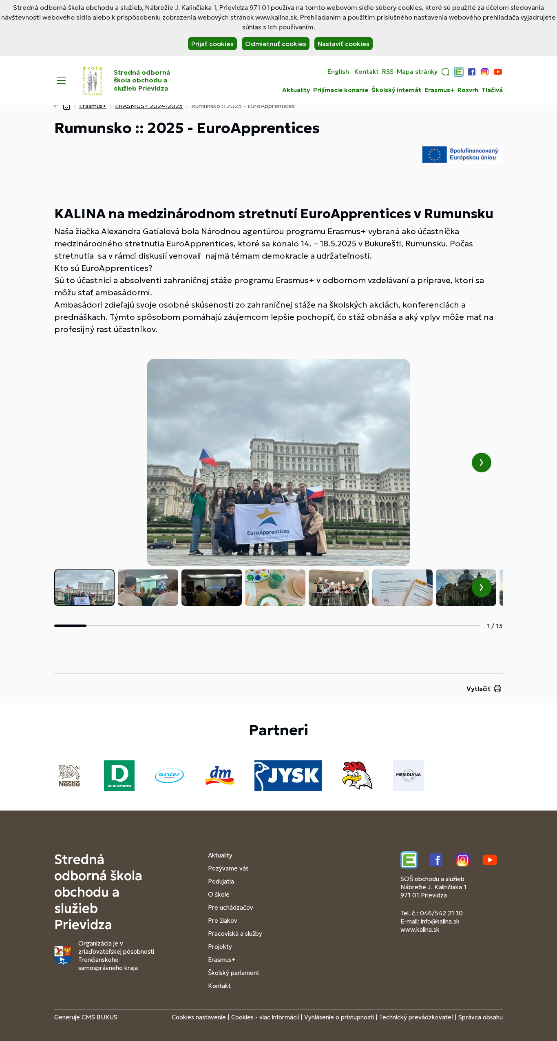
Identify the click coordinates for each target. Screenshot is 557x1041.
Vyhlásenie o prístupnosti (339, 1017)
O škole (219, 894)
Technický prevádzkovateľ (416, 1017)
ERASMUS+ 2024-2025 (149, 106)
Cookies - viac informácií (265, 1017)
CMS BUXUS (99, 1017)
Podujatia (221, 881)
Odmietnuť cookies (275, 44)
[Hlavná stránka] (66, 106)
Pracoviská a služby (235, 933)
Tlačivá (492, 90)
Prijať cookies (212, 44)
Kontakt (366, 71)
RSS (387, 71)
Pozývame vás (228, 868)
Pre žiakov (222, 920)
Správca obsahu (480, 1017)
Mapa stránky (417, 71)
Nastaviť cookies (343, 44)
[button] (445, 72)
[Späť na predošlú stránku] (58, 106)
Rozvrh (468, 90)
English (338, 71)
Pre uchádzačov (230, 907)
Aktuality (296, 90)
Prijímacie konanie (340, 90)
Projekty (220, 946)
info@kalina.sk (440, 921)
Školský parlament (233, 973)
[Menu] (61, 80)
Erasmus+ (439, 90)
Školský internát (396, 90)
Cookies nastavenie (199, 1017)
